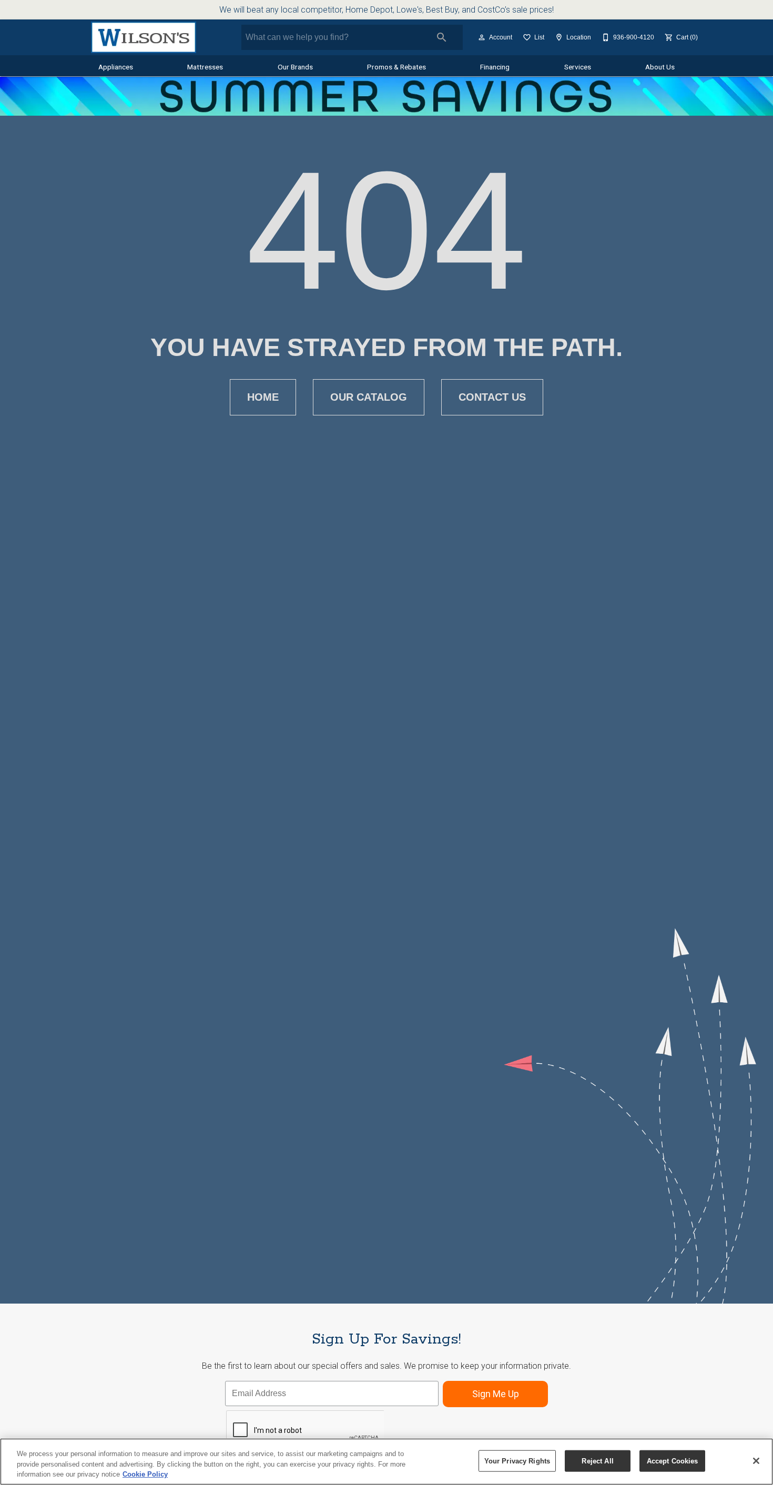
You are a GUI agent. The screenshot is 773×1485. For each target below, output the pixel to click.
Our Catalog (368, 397)
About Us (660, 67)
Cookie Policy (145, 1474)
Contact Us (492, 397)
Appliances (115, 67)
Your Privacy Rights (517, 1460)
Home (263, 397)
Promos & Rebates (396, 67)
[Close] (756, 1460)
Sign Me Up (495, 1393)
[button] (481, 37)
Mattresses (205, 67)
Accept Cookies (672, 1460)
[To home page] (143, 37)
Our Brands (295, 67)
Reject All (597, 1460)
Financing (495, 67)
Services (577, 67)
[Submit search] (442, 37)
